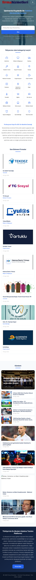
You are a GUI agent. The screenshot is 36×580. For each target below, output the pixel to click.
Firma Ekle (18, 566)
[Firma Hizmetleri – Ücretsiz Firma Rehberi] (15, 2)
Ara (18, 32)
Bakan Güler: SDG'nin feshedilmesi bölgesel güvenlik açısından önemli (17, 380)
